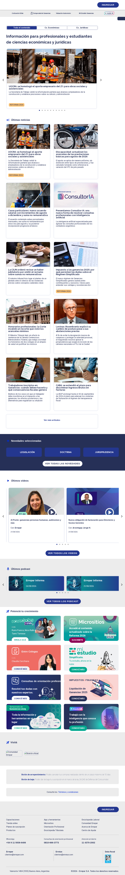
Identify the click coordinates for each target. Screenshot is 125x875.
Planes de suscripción (15, 827)
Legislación (27, 452)
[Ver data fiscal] (112, 859)
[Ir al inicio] (16, 809)
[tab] (39, 110)
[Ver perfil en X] (13, 858)
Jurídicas (82, 28)
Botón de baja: (28, 779)
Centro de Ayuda (89, 830)
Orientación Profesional (54, 827)
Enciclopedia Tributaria (53, 830)
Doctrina (66, 452)
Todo (21, 28)
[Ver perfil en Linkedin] (18, 858)
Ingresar (108, 5)
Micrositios (48, 823)
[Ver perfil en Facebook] (8, 858)
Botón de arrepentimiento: (33, 774)
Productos (10, 830)
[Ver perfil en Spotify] (40, 858)
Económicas (52, 28)
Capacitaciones (12, 820)
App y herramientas (52, 820)
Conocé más (20, 669)
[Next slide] (101, 80)
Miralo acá (20, 640)
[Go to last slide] (3, 80)
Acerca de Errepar (89, 827)
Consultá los (62, 792)
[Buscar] (34, 5)
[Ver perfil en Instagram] (29, 858)
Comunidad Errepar (90, 823)
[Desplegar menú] (7, 5)
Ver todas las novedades (62, 463)
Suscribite (77, 640)
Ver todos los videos (62, 553)
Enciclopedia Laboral (90, 820)
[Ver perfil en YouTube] (24, 858)
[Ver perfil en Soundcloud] (34, 858)
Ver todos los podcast (62, 601)
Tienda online (12, 823)
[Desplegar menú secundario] (86, 5)
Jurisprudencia (104, 452)
